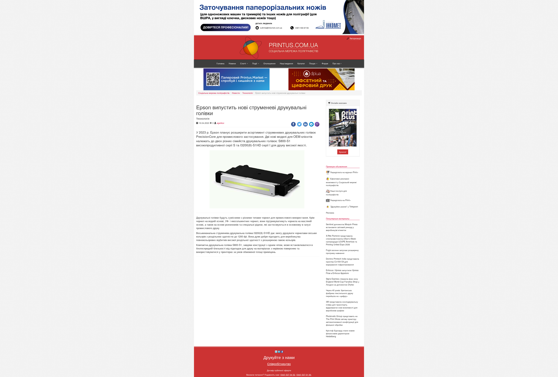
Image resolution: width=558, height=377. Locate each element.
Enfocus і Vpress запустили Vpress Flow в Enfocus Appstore (342, 272)
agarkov (220, 123)
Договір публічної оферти (279, 370)
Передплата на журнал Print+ (344, 172)
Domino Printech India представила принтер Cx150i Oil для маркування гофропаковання (342, 261)
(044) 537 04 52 (287, 374)
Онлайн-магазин (339, 102)
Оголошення (269, 63)
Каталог (301, 63)
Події (255, 63)
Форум (325, 63)
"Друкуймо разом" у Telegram (344, 206)
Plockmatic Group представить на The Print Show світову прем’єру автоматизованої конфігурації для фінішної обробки (342, 320)
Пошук (312, 63)
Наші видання (286, 63)
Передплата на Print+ (340, 200)
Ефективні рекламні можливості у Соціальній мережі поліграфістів (341, 182)
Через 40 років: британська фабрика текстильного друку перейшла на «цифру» (339, 293)
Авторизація (355, 38)
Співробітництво (279, 363)
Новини (232, 63)
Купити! (342, 151)
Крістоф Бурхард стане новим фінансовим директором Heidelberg (340, 333)
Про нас (336, 63)
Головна (220, 63)
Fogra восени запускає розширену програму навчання (342, 251)
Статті (243, 63)
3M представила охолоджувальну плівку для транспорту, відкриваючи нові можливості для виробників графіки (342, 306)
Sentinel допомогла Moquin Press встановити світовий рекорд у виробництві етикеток (341, 227)
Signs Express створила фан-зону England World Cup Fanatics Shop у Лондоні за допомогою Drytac (342, 281)
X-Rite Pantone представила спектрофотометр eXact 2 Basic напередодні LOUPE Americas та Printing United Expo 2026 (341, 240)
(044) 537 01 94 (303, 374)
